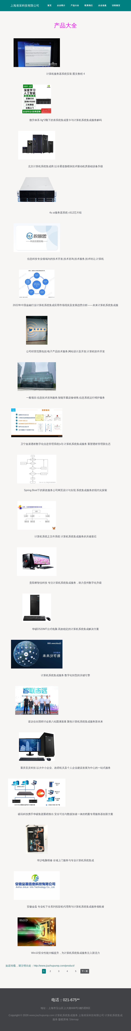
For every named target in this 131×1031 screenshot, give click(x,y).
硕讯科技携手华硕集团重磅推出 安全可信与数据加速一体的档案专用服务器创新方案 (65, 814)
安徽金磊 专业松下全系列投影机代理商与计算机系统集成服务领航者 (65, 906)
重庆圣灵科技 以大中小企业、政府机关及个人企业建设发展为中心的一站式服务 (65, 767)
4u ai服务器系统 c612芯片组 (65, 212)
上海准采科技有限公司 (24, 5)
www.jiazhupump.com (41, 1015)
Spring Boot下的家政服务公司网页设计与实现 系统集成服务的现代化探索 (65, 490)
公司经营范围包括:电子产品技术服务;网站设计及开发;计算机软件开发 (65, 351)
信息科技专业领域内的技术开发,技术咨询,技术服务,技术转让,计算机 (65, 259)
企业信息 (102, 5)
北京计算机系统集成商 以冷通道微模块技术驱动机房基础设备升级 (65, 166)
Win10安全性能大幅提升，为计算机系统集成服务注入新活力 (65, 953)
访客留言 (116, 5)
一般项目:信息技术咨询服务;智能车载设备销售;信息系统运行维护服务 (65, 397)
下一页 (85, 971)
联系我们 (89, 5)
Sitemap (74, 1019)
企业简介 (61, 5)
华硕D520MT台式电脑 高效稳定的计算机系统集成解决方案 (65, 629)
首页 (49, 5)
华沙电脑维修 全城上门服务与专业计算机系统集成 (65, 860)
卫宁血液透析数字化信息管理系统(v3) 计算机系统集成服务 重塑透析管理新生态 (66, 444)
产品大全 (75, 5)
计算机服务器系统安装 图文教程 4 (65, 73)
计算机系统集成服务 (66, 1015)
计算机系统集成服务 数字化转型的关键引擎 (65, 675)
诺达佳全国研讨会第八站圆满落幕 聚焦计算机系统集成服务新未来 (65, 721)
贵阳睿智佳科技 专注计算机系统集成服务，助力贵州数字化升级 (65, 582)
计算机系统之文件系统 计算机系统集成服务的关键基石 (65, 536)
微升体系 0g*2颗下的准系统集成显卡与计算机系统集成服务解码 (65, 120)
